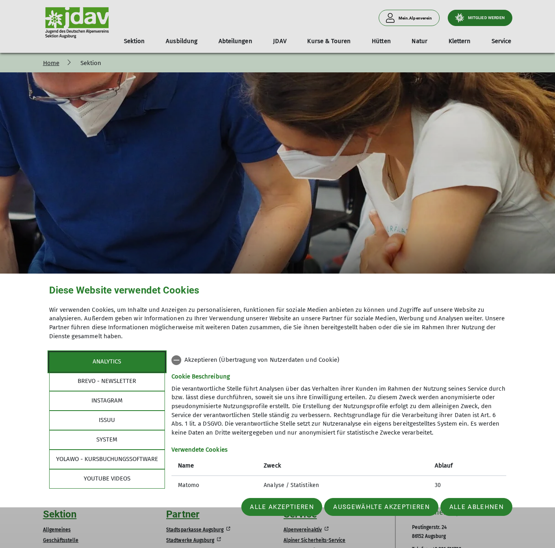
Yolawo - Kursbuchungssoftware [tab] (107, 459)
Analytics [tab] (107, 361)
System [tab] (106, 439)
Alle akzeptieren (282, 507)
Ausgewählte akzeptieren (381, 507)
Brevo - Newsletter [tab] (107, 381)
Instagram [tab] (107, 400)
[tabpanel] (338, 423)
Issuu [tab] (107, 420)
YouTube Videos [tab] (107, 478)
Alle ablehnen (476, 507)
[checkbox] (338, 360)
